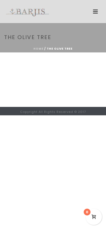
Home (38, 49)
